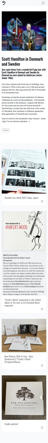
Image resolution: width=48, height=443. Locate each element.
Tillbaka (6, 130)
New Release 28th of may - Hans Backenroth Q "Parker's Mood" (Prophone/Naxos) (19, 359)
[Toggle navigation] (43, 3)
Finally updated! (11, 424)
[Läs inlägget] (42, 201)
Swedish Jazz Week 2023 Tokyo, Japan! (21, 197)
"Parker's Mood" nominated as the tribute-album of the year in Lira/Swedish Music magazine (23, 302)
